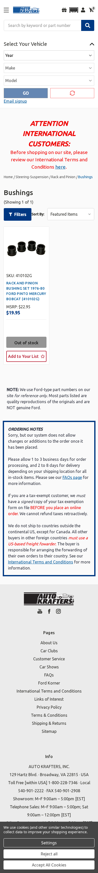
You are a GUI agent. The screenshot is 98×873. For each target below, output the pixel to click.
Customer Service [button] (49, 659)
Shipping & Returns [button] (49, 723)
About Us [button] (49, 642)
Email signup (15, 101)
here (60, 167)
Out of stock (26, 342)
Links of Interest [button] (49, 699)
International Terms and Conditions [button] (49, 691)
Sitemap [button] (49, 731)
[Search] (87, 25)
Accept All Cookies (49, 865)
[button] (74, 10)
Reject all (49, 854)
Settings (49, 843)
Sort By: (37, 214)
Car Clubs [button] (49, 651)
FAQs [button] (49, 675)
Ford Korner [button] (49, 683)
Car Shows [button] (49, 667)
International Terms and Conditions (40, 562)
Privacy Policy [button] (49, 707)
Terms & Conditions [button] (49, 715)
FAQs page (72, 477)
